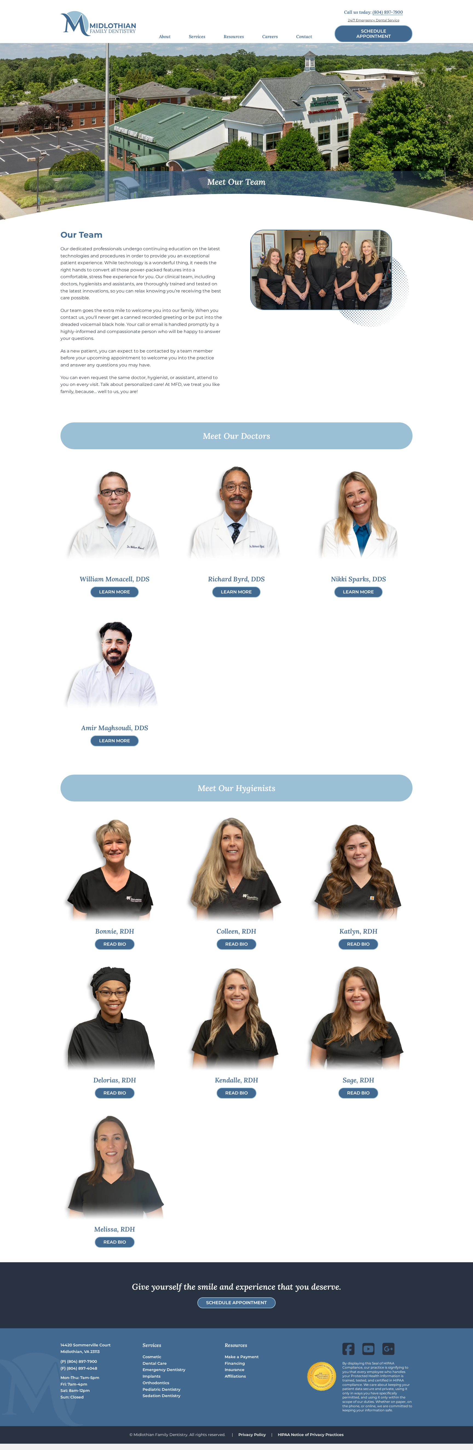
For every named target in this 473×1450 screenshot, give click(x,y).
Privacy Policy (252, 1434)
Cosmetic (152, 1356)
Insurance (234, 1369)
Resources (234, 36)
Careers (270, 36)
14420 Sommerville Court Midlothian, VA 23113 (85, 1348)
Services (197, 36)
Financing (235, 1363)
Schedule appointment (373, 34)
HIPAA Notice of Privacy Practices (311, 1434)
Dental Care (155, 1363)
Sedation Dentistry (161, 1395)
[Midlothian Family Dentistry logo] (98, 23)
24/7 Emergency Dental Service (373, 20)
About (165, 36)
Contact (304, 36)
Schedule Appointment (236, 1302)
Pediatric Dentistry (161, 1389)
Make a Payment (242, 1356)
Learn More (114, 592)
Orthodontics (156, 1382)
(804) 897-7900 (388, 12)
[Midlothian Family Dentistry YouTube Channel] (368, 1352)
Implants (151, 1376)
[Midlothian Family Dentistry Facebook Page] (348, 1352)
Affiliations (235, 1376)
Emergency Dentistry (164, 1369)
